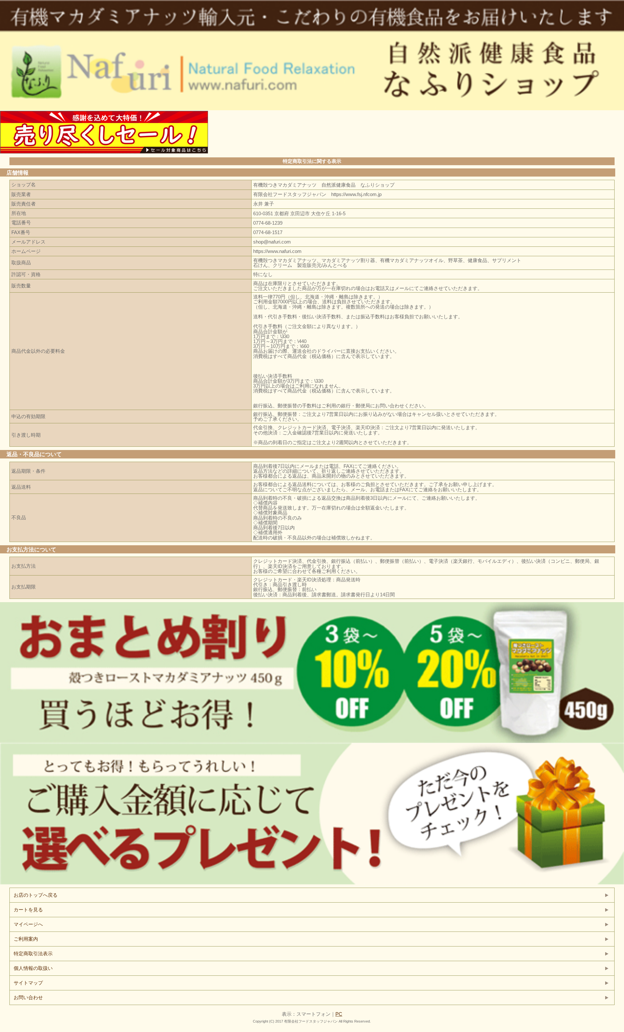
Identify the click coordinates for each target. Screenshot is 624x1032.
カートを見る (28, 909)
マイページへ (28, 924)
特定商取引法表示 (33, 953)
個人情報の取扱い (33, 968)
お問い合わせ (28, 997)
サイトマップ (28, 983)
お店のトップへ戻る (36, 895)
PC (338, 1014)
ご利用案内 (26, 939)
